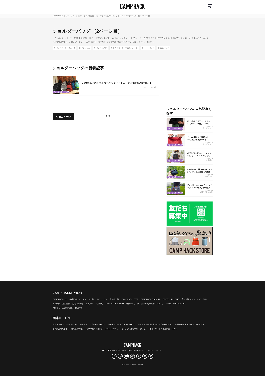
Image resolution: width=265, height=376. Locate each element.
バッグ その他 (101, 48)
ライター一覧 (101, 299)
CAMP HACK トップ (61, 15)
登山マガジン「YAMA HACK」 (65, 324)
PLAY (205, 299)
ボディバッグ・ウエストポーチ (125, 48)
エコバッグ (164, 48)
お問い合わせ (77, 303)
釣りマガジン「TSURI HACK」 (93, 324)
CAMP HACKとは (60, 299)
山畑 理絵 (209, 160)
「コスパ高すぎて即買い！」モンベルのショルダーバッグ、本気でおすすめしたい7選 (199, 139)
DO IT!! (166, 299)
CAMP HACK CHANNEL (150, 299)
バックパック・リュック (65, 48)
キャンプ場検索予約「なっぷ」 (134, 328)
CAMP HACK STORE (129, 299)
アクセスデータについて (175, 303)
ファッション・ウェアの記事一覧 (84, 15)
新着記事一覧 (74, 299)
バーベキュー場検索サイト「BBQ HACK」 (155, 324)
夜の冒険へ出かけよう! (191, 299)
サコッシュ (85, 48)
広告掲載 (89, 303)
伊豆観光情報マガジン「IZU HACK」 (190, 324)
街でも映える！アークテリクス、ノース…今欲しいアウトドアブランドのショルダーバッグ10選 (199, 125)
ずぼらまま (209, 176)
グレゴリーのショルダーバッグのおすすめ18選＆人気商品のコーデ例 (199, 187)
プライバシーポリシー (114, 303)
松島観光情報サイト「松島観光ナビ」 (68, 328)
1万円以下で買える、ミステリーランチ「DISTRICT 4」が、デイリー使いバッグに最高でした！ (199, 157)
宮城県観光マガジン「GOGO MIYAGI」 (102, 328)
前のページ (64, 116)
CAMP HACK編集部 (206, 192)
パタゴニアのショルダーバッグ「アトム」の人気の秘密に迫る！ (117, 82)
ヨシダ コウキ (208, 128)
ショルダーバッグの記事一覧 (128, 15)
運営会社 (56, 303)
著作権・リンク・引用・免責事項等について (144, 303)
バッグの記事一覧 (107, 15)
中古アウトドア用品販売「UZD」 (163, 328)
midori (156, 87)
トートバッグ (148, 48)
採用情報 (66, 303)
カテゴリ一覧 (88, 299)
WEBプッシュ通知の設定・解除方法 (67, 308)
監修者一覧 (114, 299)
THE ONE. (175, 299)
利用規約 (99, 303)
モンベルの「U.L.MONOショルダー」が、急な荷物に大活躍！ (199, 170)
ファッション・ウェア (61, 92)
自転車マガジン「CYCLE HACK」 (121, 324)
